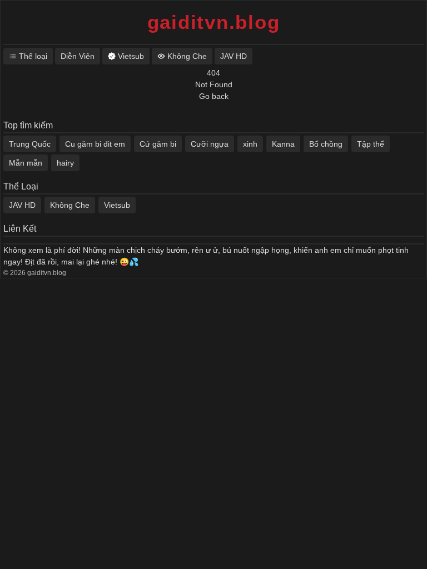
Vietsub (117, 205)
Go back (214, 96)
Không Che (70, 205)
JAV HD (22, 205)
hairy (65, 162)
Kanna (283, 143)
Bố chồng (325, 143)
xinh (250, 143)
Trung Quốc (30, 143)
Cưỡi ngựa (210, 143)
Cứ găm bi (158, 143)
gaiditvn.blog (213, 22)
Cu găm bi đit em (95, 143)
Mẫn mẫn (25, 162)
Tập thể (370, 143)
